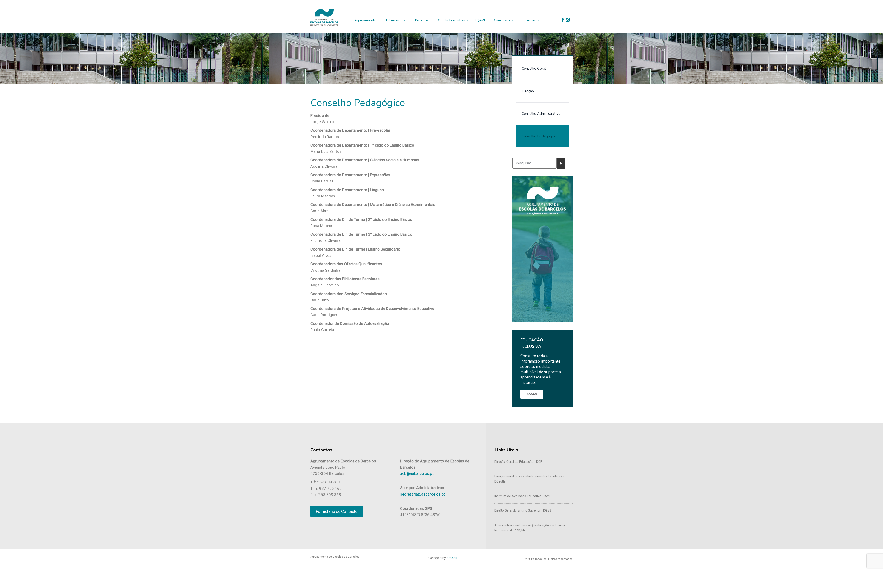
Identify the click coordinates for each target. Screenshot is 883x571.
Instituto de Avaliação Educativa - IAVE (522, 496)
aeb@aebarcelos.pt (417, 473)
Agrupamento (365, 20)
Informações (395, 20)
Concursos (502, 20)
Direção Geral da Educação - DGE (518, 462)
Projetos (421, 20)
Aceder (532, 394)
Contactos (527, 20)
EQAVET (481, 20)
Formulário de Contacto (337, 511)
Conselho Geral (534, 68)
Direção (528, 91)
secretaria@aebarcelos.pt (422, 494)
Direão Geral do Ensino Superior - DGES (522, 510)
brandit (452, 558)
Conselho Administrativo (541, 113)
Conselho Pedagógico (539, 136)
